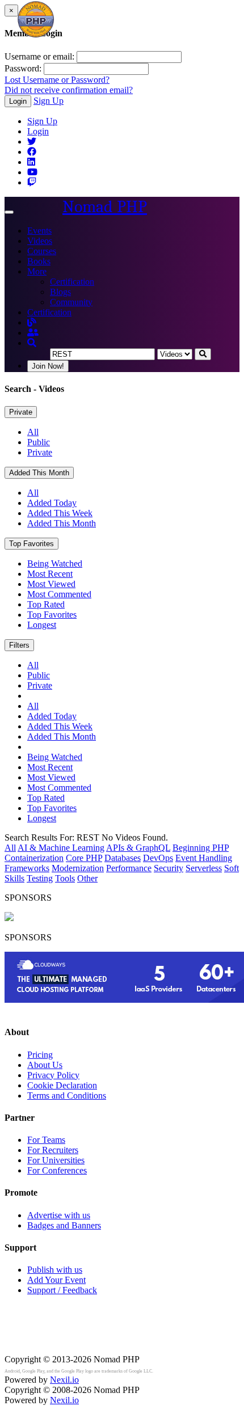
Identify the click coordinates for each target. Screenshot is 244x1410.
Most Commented (59, 594)
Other (87, 878)
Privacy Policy (53, 1075)
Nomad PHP (104, 207)
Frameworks (27, 868)
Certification (72, 281)
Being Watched (54, 563)
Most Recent (50, 574)
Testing (40, 878)
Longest (41, 625)
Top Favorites (31, 543)
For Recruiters (52, 1150)
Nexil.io (64, 1379)
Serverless (204, 868)
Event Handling (203, 858)
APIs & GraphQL (138, 847)
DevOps (158, 858)
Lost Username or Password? (57, 80)
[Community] (33, 332)
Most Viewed (51, 584)
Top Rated (46, 604)
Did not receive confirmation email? (69, 90)
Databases (122, 858)
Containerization (34, 858)
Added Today (52, 503)
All (33, 432)
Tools (65, 878)
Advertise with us (58, 1215)
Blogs (60, 292)
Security (168, 868)
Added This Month (39, 472)
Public (38, 442)
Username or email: (39, 56)
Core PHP (84, 858)
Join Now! (48, 366)
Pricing (40, 1054)
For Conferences (57, 1170)
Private (20, 412)
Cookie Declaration (62, 1085)
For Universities (56, 1160)
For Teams (46, 1140)
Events (39, 230)
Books (39, 261)
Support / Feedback (62, 1290)
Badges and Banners (64, 1225)
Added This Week (59, 513)
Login (18, 101)
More (37, 271)
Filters (19, 645)
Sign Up (48, 100)
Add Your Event (56, 1280)
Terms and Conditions (66, 1095)
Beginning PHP (201, 847)
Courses (41, 251)
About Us (44, 1065)
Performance (129, 868)
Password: (23, 68)
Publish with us (54, 1269)
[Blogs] (31, 322)
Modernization (78, 868)
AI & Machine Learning (61, 847)
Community (71, 302)
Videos (39, 241)
